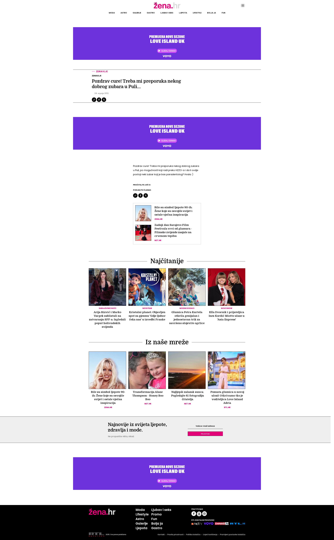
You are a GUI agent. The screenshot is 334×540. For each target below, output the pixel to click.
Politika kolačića (193, 534)
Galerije (137, 12)
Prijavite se (205, 433)
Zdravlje (102, 71)
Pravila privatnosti (175, 534)
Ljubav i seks (166, 12)
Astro (124, 12)
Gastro (151, 12)
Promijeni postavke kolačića (232, 534)
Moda (112, 12)
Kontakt (161, 534)
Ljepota (183, 12)
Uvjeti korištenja (210, 534)
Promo (156, 514)
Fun (223, 12)
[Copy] (94, 101)
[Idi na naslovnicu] (167, 8)
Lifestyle (197, 12)
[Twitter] (104, 101)
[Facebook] (99, 101)
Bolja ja (211, 12)
